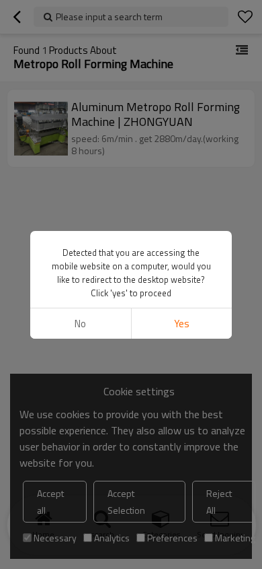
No (80, 323)
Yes (181, 323)
